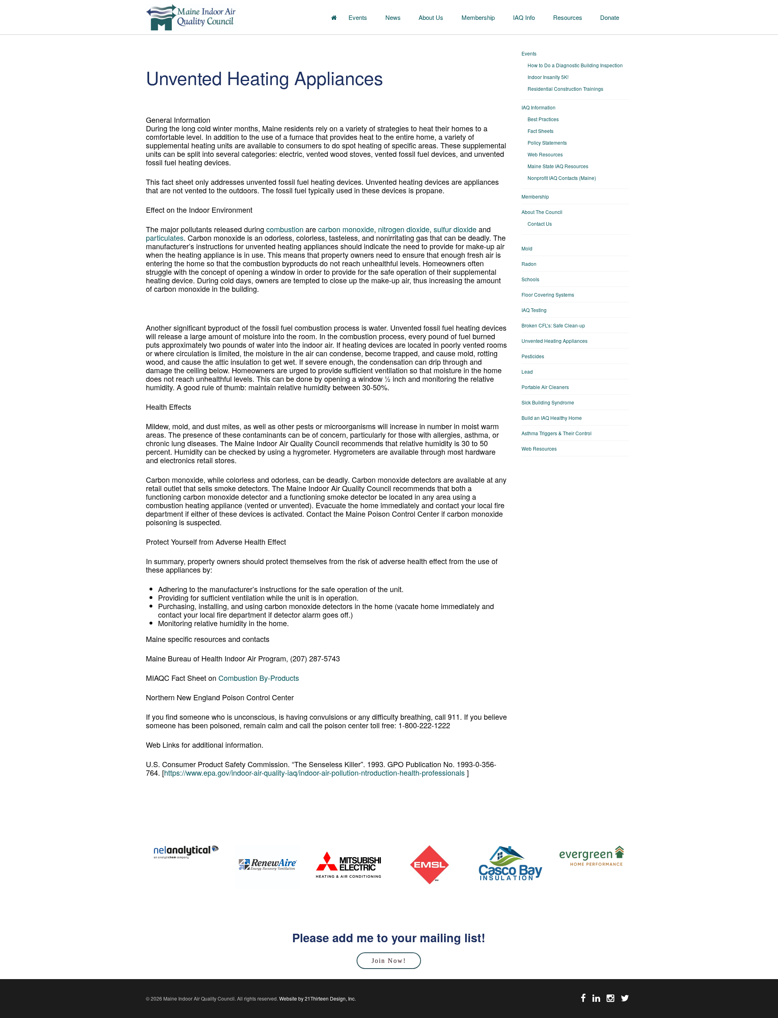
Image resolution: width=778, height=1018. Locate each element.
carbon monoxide (346, 229)
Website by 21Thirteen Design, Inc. (317, 998)
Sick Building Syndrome (548, 402)
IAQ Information (539, 107)
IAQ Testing (534, 309)
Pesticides (533, 356)
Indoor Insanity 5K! (548, 76)
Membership (478, 17)
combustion (285, 229)
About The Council (542, 211)
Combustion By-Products (258, 677)
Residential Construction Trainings (565, 88)
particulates (165, 237)
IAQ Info (524, 17)
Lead (527, 371)
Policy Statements (547, 142)
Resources (567, 17)
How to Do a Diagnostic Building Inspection (575, 65)
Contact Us (540, 223)
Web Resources (545, 154)
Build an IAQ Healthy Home (552, 417)
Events (357, 17)
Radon (529, 263)
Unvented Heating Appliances (555, 340)
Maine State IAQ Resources (558, 166)
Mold (527, 248)
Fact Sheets (541, 130)
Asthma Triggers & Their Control (557, 433)
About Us (431, 17)
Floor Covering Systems (548, 294)
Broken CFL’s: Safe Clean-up (553, 325)
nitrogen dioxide (404, 229)
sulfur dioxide (455, 229)
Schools (530, 279)
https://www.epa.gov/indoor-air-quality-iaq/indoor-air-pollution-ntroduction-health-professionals (314, 772)
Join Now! (389, 960)
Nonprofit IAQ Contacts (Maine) (562, 177)
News (393, 17)
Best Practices (543, 118)
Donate (609, 17)
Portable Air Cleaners (545, 386)
